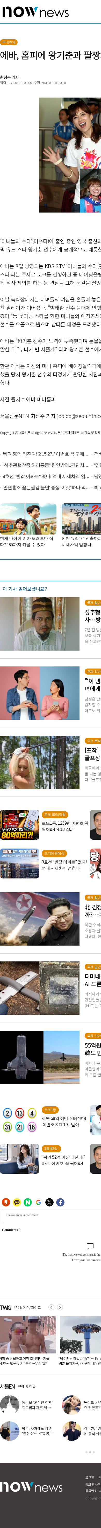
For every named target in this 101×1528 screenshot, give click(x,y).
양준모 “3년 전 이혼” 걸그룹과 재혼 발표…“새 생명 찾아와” (38, 1407)
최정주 (5, 77)
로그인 (89, 1477)
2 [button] (90, 1452)
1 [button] (86, 1452)
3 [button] (94, 1452)
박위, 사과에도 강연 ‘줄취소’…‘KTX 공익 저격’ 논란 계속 (37, 1433)
